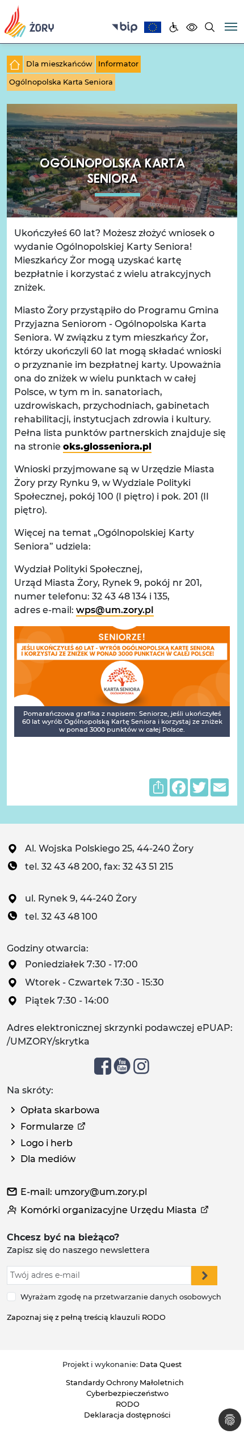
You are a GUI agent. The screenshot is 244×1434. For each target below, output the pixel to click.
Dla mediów (47, 1159)
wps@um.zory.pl (115, 610)
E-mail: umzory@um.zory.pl (83, 1191)
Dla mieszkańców (59, 64)
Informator (118, 64)
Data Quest (161, 1364)
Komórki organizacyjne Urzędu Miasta (108, 1210)
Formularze (47, 1126)
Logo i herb (46, 1143)
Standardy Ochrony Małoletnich (125, 1382)
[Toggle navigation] (231, 25)
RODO (128, 1404)
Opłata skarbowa (60, 1110)
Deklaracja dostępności (127, 1415)
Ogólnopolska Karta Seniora (61, 82)
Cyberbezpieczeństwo (127, 1393)
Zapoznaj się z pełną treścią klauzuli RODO (86, 1317)
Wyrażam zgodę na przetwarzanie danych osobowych (120, 1297)
